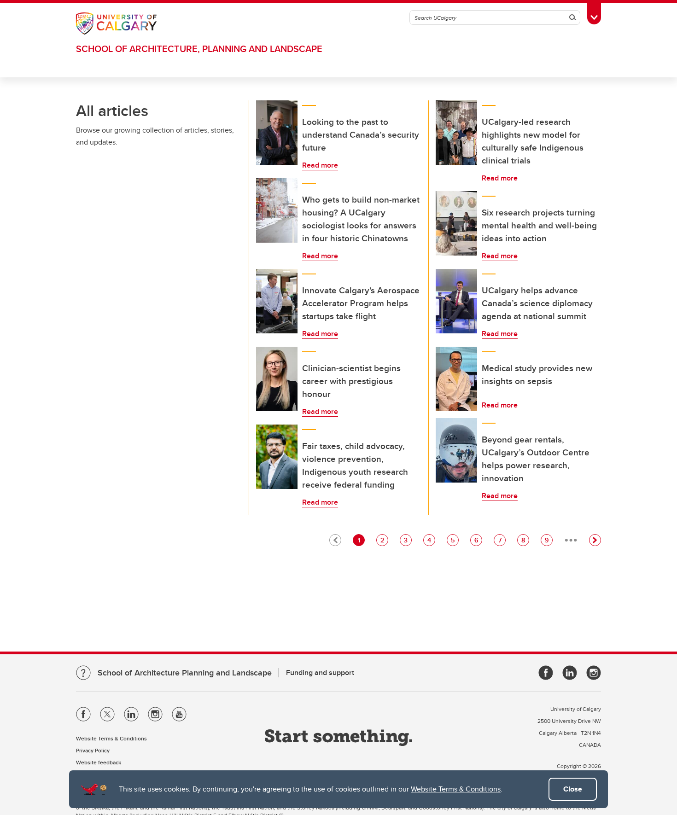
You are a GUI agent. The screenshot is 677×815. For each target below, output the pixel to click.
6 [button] (478, 540)
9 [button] (548, 540)
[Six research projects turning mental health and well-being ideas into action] (456, 223)
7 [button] (502, 540)
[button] (595, 540)
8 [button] (525, 540)
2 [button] (384, 540)
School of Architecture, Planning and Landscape (199, 48)
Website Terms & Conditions (456, 789)
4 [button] (431, 540)
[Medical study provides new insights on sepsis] (456, 379)
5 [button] (454, 540)
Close (572, 789)
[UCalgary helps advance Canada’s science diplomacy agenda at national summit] (456, 301)
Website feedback (98, 762)
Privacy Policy (93, 750)
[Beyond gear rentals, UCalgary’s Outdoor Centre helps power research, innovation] (456, 450)
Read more (320, 165)
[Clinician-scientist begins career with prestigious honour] (277, 379)
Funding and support (320, 672)
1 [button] (361, 540)
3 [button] (407, 540)
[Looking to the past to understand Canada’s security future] (277, 132)
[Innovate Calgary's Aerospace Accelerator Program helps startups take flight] (277, 301)
